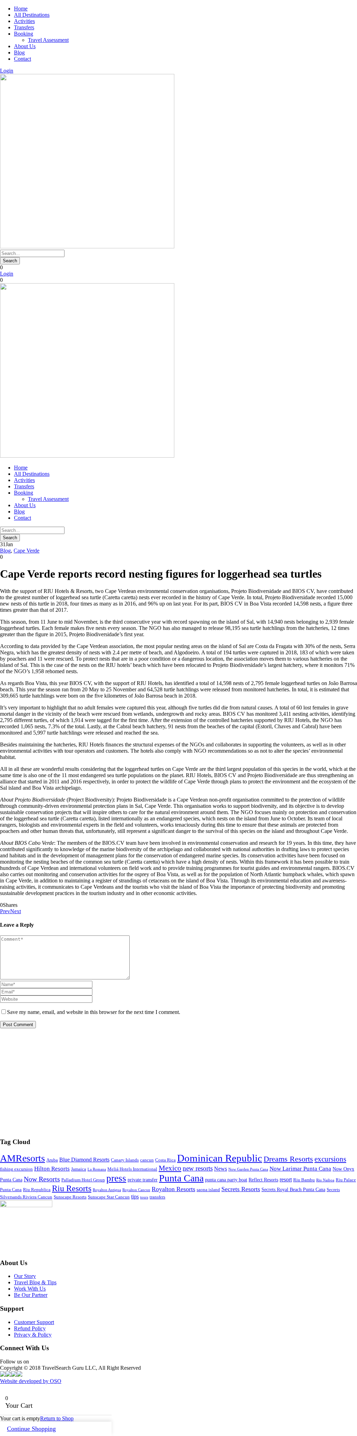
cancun (147, 1160)
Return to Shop (57, 1418)
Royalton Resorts (173, 1189)
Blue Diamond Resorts (84, 1159)
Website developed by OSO (30, 1381)
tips (135, 1196)
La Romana (97, 1169)
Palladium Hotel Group (83, 1180)
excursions (330, 1159)
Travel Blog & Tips (35, 1282)
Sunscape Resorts (70, 1197)
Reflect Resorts (263, 1179)
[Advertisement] (178, 1082)
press (116, 1178)
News (220, 1168)
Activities (24, 21)
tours (144, 1197)
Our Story (25, 1276)
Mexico (170, 1168)
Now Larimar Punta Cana (300, 1168)
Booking (23, 34)
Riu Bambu (304, 1180)
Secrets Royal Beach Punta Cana (293, 1189)
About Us (25, 46)
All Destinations (32, 15)
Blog (19, 52)
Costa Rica (165, 1160)
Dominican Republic (219, 1158)
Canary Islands (125, 1160)
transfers (157, 1197)
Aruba (52, 1160)
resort (286, 1179)
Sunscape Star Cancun (109, 1197)
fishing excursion (16, 1169)
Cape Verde (26, 551)
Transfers (24, 27)
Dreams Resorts (288, 1159)
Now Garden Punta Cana (248, 1169)
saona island (208, 1189)
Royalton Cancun (136, 1190)
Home (21, 9)
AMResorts (22, 1158)
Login (6, 71)
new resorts (198, 1168)
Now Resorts (42, 1179)
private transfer (143, 1179)
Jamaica (78, 1169)
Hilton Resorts (52, 1168)
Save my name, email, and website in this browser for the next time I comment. (93, 1012)
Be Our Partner (30, 1295)
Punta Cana (181, 1178)
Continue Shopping (31, 1428)
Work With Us (30, 1289)
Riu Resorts (71, 1188)
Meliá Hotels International (132, 1169)
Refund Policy (30, 1328)
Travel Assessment (48, 40)
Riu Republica (37, 1189)
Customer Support (34, 1322)
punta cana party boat (226, 1179)
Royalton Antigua (107, 1190)
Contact (22, 59)
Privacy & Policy (33, 1335)
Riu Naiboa (325, 1180)
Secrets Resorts (240, 1189)
